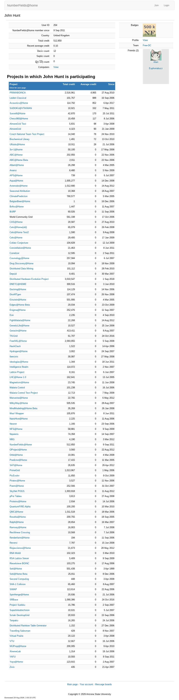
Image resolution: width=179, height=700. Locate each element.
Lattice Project (17, 372)
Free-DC (147, 45)
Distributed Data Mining (21, 268)
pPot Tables (16, 496)
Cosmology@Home (19, 258)
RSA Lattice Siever (19, 558)
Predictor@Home (18, 460)
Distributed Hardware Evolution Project (29, 279)
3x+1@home (16, 149)
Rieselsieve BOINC (19, 563)
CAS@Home (16, 222)
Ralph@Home (17, 522)
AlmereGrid (15, 129)
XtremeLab (15, 651)
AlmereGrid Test (18, 123)
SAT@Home (16, 465)
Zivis (12, 667)
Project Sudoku (17, 605)
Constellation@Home (20, 248)
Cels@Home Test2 (19, 232)
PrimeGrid (15, 470)
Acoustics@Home (19, 103)
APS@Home (16, 175)
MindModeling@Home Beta (23, 408)
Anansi (13, 170)
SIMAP (13, 589)
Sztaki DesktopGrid (19, 615)
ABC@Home (16, 154)
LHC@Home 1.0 (18, 377)
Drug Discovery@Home (21, 263)
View (55, 67)
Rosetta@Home (18, 517)
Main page (72, 684)
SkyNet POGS (17, 491)
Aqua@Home (16, 180)
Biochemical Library (20, 139)
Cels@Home (16, 237)
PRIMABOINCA (18, 92)
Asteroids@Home (18, 185)
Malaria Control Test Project (24, 392)
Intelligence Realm (19, 367)
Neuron (13, 423)
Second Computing (19, 579)
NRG (12, 439)
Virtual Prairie (16, 636)
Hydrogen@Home (18, 351)
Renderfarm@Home (20, 537)
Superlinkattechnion (20, 610)
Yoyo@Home (16, 661)
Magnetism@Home (19, 382)
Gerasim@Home (18, 330)
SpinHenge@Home (19, 594)
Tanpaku (14, 620)
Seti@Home (16, 568)
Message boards (103, 684)
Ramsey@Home (18, 527)
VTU (12, 641)
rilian (155, 62)
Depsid (13, 273)
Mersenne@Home (19, 398)
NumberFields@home (22, 5)
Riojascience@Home (20, 548)
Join (156, 5)
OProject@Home (18, 449)
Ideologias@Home (19, 361)
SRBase (14, 599)
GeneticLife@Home (19, 325)
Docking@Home (18, 289)
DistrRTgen (15, 294)
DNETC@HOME (18, 284)
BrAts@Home (17, 206)
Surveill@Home (17, 113)
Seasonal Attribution (20, 191)
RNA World (15, 553)
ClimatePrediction (18, 196)
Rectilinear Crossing (20, 532)
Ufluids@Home (17, 144)
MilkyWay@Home (19, 403)
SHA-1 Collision (18, 584)
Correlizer (14, 253)
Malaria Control (17, 387)
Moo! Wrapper (17, 413)
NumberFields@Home (21, 444)
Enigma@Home (18, 310)
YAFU (13, 656)
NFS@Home (16, 429)
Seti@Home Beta (18, 574)
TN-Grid (13, 336)
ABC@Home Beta (19, 160)
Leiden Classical (18, 98)
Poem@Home (17, 486)
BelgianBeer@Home (20, 201)
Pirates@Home (17, 480)
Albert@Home (17, 165)
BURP (13, 211)
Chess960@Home (19, 118)
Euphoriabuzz (156, 68)
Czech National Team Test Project (27, 134)
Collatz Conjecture (19, 242)
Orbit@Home (16, 455)
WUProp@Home (18, 646)
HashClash (15, 346)
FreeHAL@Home (18, 341)
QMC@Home (16, 511)
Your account (86, 684)
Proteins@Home (18, 501)
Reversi (13, 542)
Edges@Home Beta (20, 304)
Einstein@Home (18, 299)
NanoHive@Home (19, 418)
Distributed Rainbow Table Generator (28, 625)
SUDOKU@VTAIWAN (21, 108)
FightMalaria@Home (20, 320)
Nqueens (14, 434)
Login (166, 5)
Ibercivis (14, 356)
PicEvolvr (14, 475)
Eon (12, 315)
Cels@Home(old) (18, 227)
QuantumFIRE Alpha (20, 506)
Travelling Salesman (20, 630)
